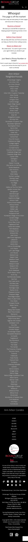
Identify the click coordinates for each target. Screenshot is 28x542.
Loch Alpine (14, 248)
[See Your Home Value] (26, 7)
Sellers (14, 426)
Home (14, 418)
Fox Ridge (14, 183)
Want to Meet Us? (14, 46)
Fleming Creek (14, 178)
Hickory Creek (14, 200)
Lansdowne (14, 242)
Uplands (14, 367)
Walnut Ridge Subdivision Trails (14, 375)
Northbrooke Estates (14, 277)
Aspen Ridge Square (14, 104)
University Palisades (14, 364)
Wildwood (14, 388)
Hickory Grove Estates (14, 202)
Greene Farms (14, 196)
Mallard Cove (14, 255)
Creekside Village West (14, 154)
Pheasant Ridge (14, 294)
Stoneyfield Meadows (14, 334)
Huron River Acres (14, 222)
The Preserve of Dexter (14, 349)
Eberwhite (14, 172)
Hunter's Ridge (14, 218)
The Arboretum (14, 340)
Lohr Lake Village (14, 251)
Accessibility (16, 524)
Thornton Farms (14, 351)
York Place (14, 402)
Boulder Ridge (14, 108)
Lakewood (14, 240)
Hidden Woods (14, 211)
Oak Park (14, 279)
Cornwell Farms (14, 148)
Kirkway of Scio (14, 231)
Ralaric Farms (14, 305)
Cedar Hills (14, 132)
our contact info (23, 63)
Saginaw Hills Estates (14, 321)
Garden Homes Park (14, 189)
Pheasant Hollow (14, 292)
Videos (14, 439)
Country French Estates (14, 150)
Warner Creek (14, 380)
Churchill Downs (14, 139)
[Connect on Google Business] (8, 485)
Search (14, 421)
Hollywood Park (14, 213)
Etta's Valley (14, 174)
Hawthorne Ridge (14, 198)
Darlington (14, 159)
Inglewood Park (14, 224)
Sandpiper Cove (14, 323)
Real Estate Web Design (12, 527)
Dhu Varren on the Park (14, 165)
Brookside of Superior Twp (14, 121)
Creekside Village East (14, 152)
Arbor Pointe (14, 95)
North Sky (14, 275)
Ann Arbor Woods (14, 84)
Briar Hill (14, 115)
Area (14, 431)
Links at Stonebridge (14, 246)
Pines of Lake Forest (14, 299)
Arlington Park (14, 100)
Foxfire (14, 185)
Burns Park (14, 128)
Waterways (14, 384)
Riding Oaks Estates (14, 310)
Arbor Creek (14, 89)
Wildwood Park (14, 391)
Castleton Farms (14, 130)
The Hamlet (14, 347)
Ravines (14, 307)
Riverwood (14, 314)
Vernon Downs (14, 369)
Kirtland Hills (14, 233)
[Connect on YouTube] (24, 482)
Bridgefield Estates (14, 117)
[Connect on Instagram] (20, 482)
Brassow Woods (14, 113)
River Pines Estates (14, 312)
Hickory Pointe (14, 205)
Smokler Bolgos (14, 329)
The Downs (14, 342)
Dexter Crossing (14, 163)
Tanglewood (14, 338)
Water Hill (14, 382)
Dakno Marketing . (14, 529)
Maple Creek (14, 257)
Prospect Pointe (14, 303)
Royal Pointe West (14, 318)
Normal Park (14, 268)
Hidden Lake (14, 207)
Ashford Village (14, 102)
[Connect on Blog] (4, 482)
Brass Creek (14, 110)
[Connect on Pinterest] (16, 482)
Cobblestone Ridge (14, 141)
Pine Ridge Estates (14, 296)
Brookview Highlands (14, 124)
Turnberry (14, 362)
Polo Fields (14, 301)
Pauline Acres (14, 290)
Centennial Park (14, 135)
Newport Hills (14, 266)
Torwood (14, 353)
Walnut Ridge (14, 373)
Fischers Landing (14, 176)
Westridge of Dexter (14, 386)
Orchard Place (14, 286)
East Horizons (14, 170)
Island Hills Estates (14, 226)
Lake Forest (14, 235)
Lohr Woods (14, 253)
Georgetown (14, 191)
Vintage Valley (14, 371)
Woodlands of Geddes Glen (14, 397)
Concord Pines (14, 145)
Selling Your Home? (14, 37)
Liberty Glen (14, 244)
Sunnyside (14, 336)
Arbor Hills (14, 91)
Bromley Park (14, 119)
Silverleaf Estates (14, 327)
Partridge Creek (14, 288)
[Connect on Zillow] (16, 485)
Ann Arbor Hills (14, 82)
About (14, 434)
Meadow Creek (14, 259)
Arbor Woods (14, 97)
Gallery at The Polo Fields (14, 187)
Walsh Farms (14, 377)
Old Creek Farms (14, 281)
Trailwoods (14, 356)
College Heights (14, 143)
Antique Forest (14, 86)
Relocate (14, 429)
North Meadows (14, 270)
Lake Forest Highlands (14, 237)
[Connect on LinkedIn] (12, 482)
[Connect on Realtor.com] (12, 485)
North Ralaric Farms (14, 272)
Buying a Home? (14, 26)
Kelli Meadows (14, 229)
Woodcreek (14, 395)
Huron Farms (14, 220)
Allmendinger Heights (14, 80)
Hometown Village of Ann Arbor (14, 216)
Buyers (14, 423)
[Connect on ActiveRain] (20, 485)
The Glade (14, 345)
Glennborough (14, 194)
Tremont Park (14, 360)
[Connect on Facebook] (8, 482)
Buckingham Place (14, 126)
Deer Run (14, 161)
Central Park (14, 137)
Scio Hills (14, 325)
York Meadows (14, 399)
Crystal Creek (14, 156)
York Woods (14, 404)
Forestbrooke (14, 181)
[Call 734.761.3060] (22, 7)
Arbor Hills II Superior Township (14, 93)
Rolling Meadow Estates (14, 316)
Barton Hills (14, 106)
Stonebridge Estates (14, 332)
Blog (14, 437)
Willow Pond (14, 393)
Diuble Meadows (14, 167)
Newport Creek (14, 264)
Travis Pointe (14, 358)
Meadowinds (14, 261)
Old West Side (14, 283)
